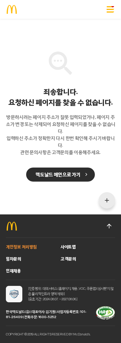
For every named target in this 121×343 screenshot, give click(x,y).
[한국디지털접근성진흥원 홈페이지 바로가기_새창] (105, 313)
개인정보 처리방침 (21, 247)
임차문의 (13, 259)
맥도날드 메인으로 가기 (58, 174)
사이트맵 (68, 247)
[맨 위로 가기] (109, 226)
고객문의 (68, 259)
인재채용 (13, 271)
